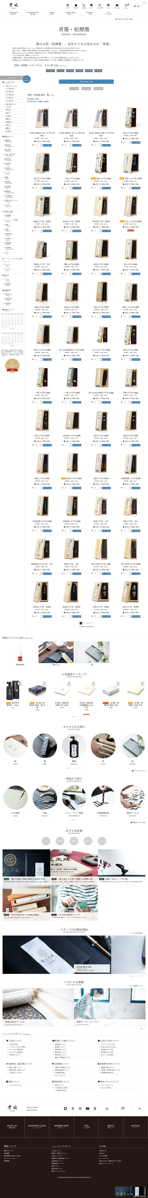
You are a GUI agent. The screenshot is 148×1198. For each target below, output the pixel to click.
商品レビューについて (58, 1171)
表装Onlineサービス (11, 201)
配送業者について (60, 1044)
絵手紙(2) (9, 131)
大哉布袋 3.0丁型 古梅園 (71, 435)
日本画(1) (8, 116)
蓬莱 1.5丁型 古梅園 (42, 478)
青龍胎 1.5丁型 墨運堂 (42, 221)
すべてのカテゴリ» (139, 771)
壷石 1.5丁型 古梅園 (42, 435)
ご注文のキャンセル (15, 1072)
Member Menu (71, 13)
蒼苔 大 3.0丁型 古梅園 (42, 178)
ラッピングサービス (15, 1085)
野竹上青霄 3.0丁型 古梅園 (130, 564)
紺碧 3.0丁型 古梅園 (130, 435)
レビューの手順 (106, 1087)
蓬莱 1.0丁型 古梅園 (101, 478)
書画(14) (8, 119)
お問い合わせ (103, 1161)
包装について (55, 1166)
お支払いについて (56, 1156)
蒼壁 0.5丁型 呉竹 (101, 521)
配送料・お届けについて (59, 1153)
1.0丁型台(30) (10, 88)
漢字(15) (8, 125)
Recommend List (32, 13)
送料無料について (60, 1049)
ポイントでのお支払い (108, 1055)
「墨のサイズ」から (11, 86)
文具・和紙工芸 (10, 155)
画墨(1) (8, 128)
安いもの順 (74, 88)
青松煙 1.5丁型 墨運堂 (71, 221)
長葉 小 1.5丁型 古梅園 (130, 307)
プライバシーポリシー (11, 1158)
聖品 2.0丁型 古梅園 (130, 350)
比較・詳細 (98, 88)
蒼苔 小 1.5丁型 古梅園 (131, 178)
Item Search (13, 13)
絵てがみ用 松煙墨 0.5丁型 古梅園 (101, 393)
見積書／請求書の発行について (110, 1070)
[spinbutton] (37, 145)
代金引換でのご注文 (107, 1049)
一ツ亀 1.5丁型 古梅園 (42, 393)
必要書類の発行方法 (107, 1072)
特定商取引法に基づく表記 (12, 1156)
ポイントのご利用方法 (16, 1052)
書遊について (10, 1146)
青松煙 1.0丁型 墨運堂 (42, 607)
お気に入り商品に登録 (43, 141)
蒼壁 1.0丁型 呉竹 (130, 521)
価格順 (46, 101)
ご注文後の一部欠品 (61, 1087)
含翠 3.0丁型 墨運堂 (101, 607)
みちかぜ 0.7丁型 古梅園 (101, 350)
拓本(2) (8, 113)
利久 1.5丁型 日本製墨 (131, 221)
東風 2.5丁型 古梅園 (101, 264)
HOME (119, 19)
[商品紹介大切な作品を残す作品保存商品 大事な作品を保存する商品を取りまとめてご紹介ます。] (26, 903)
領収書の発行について (108, 1067)
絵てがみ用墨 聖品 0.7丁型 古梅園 (71, 350)
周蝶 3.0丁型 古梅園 (42, 307)
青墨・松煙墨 (128, 19)
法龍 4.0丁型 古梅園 (101, 307)
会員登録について (56, 1161)
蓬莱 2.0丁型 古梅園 (72, 478)
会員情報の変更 (60, 1072)
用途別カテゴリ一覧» (138, 822)
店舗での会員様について (62, 1067)
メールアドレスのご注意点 (17, 1047)
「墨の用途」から (10, 104)
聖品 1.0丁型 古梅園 (101, 178)
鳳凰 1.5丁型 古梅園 (71, 264)
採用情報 (6, 1161)
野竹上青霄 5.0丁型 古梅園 (101, 564)
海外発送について (60, 1055)
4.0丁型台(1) (9, 98)
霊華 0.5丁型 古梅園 (130, 393)
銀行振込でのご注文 (107, 1052)
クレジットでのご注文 (108, 1044)
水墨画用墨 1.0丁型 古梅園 (130, 478)
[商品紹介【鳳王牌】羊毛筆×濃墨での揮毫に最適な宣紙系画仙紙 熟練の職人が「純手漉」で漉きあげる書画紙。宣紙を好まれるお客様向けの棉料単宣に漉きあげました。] (74, 867)
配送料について (60, 1047)
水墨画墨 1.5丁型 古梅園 (71, 521)
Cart (108, 13)
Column (51, 13)
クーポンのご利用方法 (16, 1049)
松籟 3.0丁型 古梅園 (71, 307)
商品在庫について (56, 1168)
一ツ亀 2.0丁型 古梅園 (71, 393)
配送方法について (60, 1052)
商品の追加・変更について (17, 1070)
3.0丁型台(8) (9, 95)
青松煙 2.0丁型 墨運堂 (101, 221)
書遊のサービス (8, 1150)
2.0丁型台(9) (10, 92)
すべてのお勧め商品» (137, 933)
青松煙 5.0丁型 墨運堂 (71, 607)
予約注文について (14, 1055)
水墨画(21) (9, 122)
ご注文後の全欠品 (60, 1090)
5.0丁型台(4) (10, 101)
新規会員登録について (62, 1070)
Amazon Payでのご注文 (108, 1047)
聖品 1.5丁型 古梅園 (130, 133)
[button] (41, 144)
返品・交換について (15, 1067)
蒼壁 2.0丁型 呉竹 (71, 564)
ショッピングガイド (61, 1146)
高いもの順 (86, 88)
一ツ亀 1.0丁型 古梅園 (71, 178)
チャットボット (104, 1158)
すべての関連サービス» (136, 986)
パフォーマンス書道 (11, 220)
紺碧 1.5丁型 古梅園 (101, 435)
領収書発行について (57, 1163)
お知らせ (102, 1153)
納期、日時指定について (62, 1057)
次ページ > (89, 623)
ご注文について (56, 1150)
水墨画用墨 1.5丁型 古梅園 (42, 521)
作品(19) (8, 110)
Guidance (90, 13)
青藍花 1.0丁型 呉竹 (42, 264)
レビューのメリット (107, 1085)
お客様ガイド (103, 1150)
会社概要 (6, 1153)
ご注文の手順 (13, 1044)
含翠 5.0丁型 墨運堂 (131, 607)
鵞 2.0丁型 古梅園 (130, 264)
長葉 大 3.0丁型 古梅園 (42, 350)
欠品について (59, 1085)
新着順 (40, 101)
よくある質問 (103, 1156)
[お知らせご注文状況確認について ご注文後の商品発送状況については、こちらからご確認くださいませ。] (74, 903)
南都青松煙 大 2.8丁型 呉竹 (42, 564)
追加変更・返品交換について (60, 1158)
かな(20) (8, 107)
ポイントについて (60, 1075)
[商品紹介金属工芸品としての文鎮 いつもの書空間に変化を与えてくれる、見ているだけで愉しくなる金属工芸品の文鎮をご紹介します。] (121, 867)
